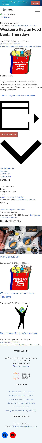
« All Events (5, 17)
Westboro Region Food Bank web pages (17, 96)
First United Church (21, 407)
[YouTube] (13, 435)
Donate (35, 3)
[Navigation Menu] (37, 10)
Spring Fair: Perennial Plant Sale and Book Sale (20, 46)
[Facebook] (5, 435)
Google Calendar (7, 168)
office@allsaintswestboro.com (24, 426)
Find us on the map (21, 366)
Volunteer (31, 200)
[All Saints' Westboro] (8, 9)
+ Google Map (34, 215)
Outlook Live (5, 176)
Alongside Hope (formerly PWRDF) (21, 411)
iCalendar (4, 171)
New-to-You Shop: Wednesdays (18, 333)
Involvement (20, 200)
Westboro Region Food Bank (15, 2)
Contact (5, 5)
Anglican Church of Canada (21, 399)
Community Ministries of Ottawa (21, 403)
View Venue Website (8, 218)
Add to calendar (9, 134)
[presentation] (21, 253)
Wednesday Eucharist (10, 44)
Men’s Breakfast (9, 256)
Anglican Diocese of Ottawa (21, 396)
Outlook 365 (5, 174)
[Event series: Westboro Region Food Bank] (30, 303)
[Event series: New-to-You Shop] (31, 339)
